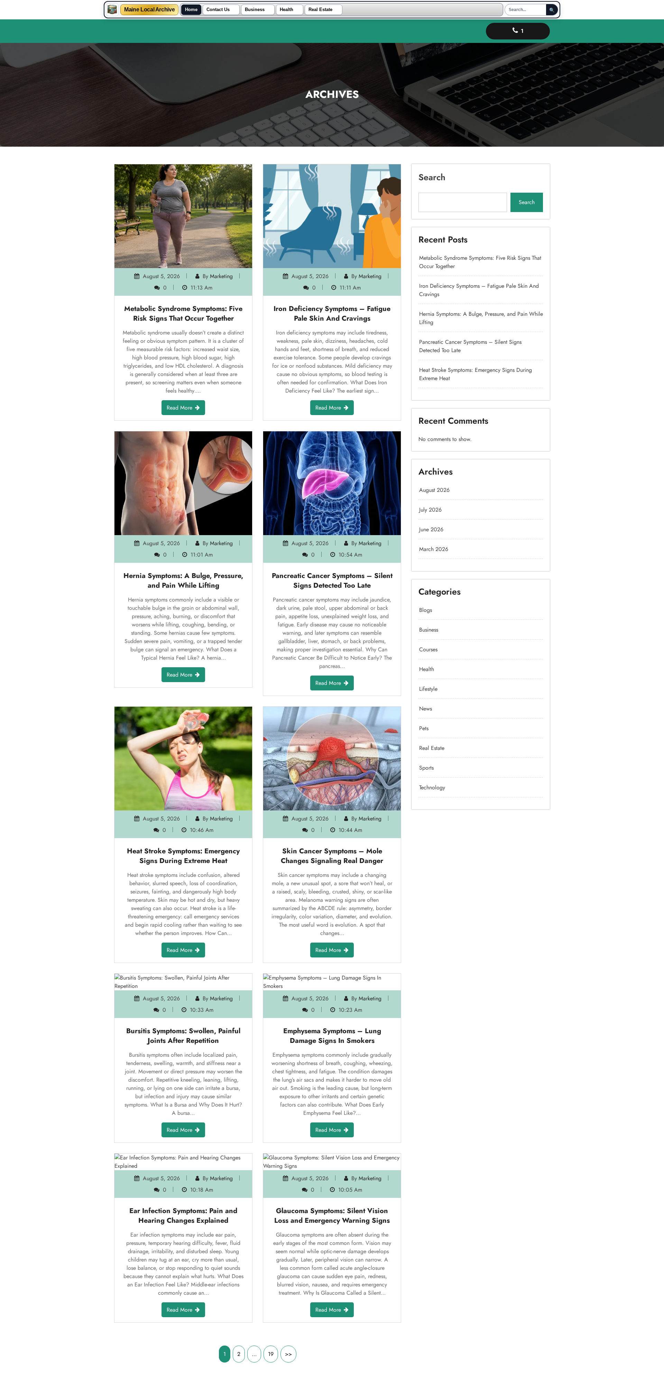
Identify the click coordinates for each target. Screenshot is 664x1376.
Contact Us (218, 9)
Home (191, 9)
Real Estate (320, 9)
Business (255, 9)
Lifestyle (428, 689)
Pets (423, 728)
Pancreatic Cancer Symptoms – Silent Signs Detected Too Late (332, 580)
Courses (428, 649)
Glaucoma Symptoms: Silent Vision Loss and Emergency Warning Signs (332, 1216)
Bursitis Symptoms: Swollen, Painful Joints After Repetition (183, 1036)
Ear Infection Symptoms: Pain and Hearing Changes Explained (183, 1216)
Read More (179, 408)
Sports (426, 768)
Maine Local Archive (149, 9)
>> (288, 1354)
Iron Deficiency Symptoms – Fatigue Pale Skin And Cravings (332, 313)
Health (286, 9)
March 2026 (433, 549)
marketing (221, 276)
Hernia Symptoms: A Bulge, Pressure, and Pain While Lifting (183, 580)
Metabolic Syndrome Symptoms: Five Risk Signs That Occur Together (183, 313)
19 (271, 1354)
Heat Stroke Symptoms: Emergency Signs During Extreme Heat (183, 856)
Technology (432, 787)
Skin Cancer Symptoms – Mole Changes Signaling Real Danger (332, 856)
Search (431, 177)
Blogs (425, 610)
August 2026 (434, 490)
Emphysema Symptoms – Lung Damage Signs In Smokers (332, 1036)
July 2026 (430, 510)
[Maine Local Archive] (112, 9)
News (425, 709)
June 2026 (431, 529)
